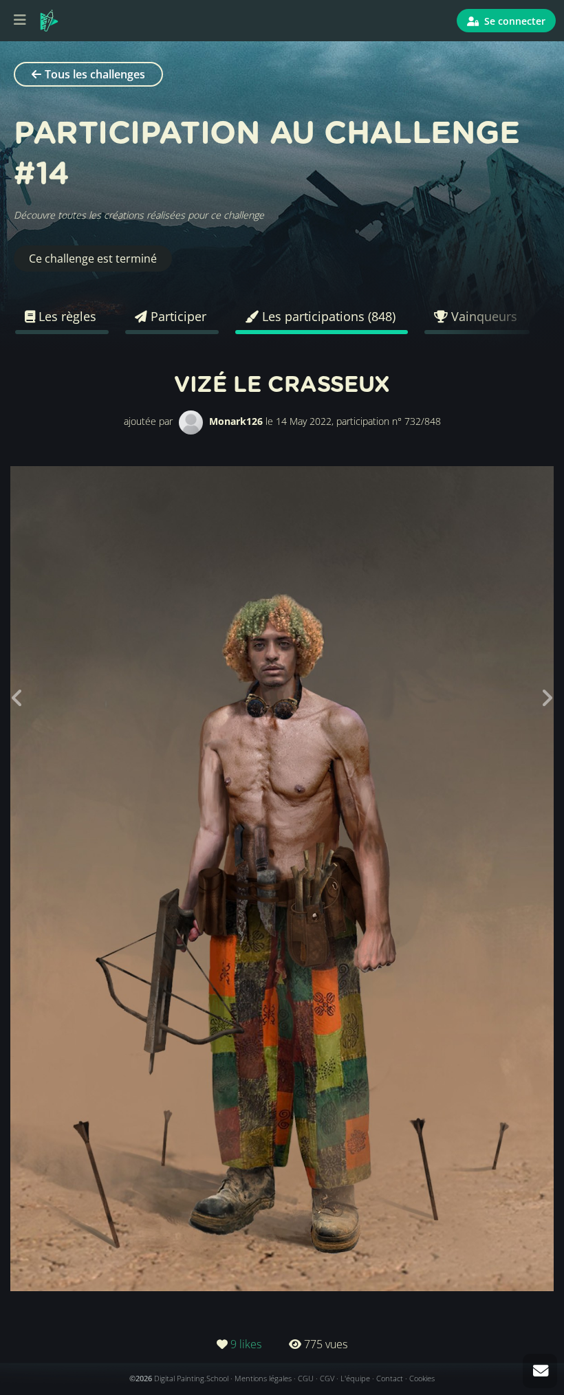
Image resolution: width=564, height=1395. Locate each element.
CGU (306, 1378)
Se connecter (513, 21)
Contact (389, 1378)
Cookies (422, 1378)
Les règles (65, 316)
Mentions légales (263, 1378)
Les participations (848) (327, 316)
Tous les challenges (95, 74)
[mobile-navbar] (20, 20)
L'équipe (355, 1378)
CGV (327, 1378)
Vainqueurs (482, 316)
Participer (176, 316)
